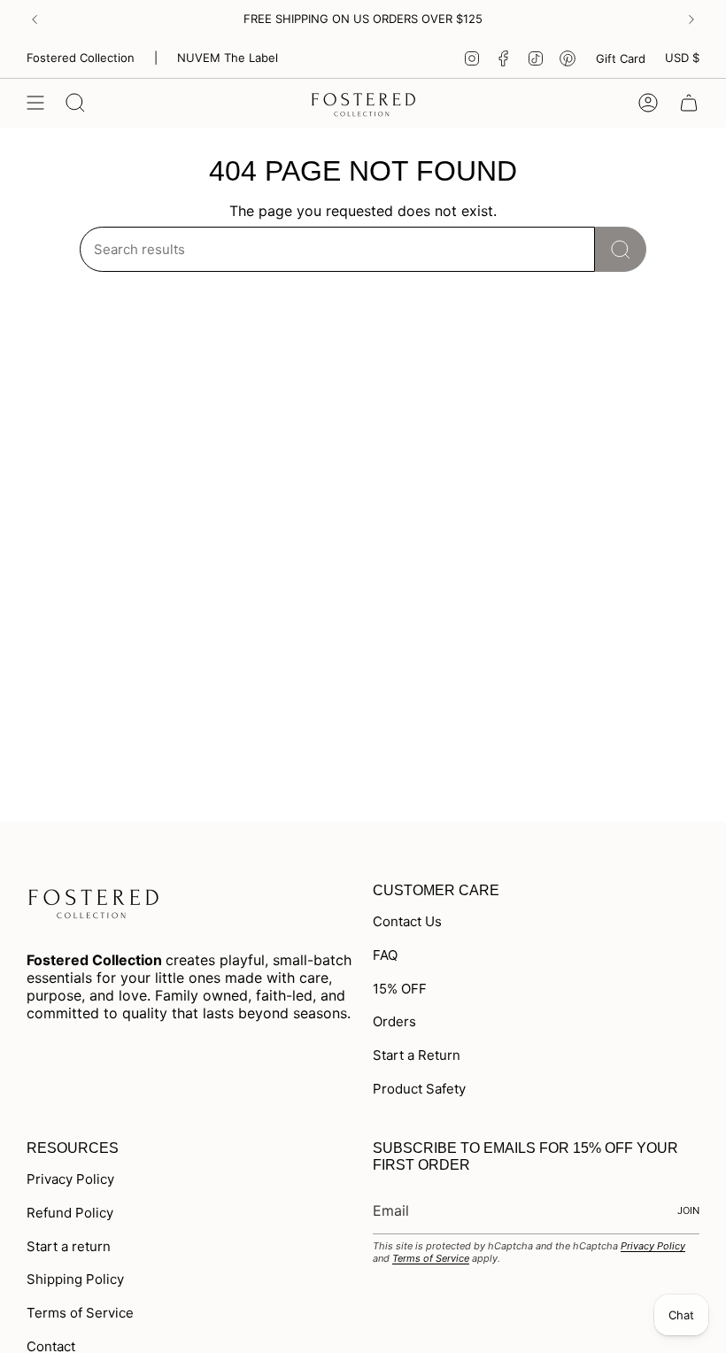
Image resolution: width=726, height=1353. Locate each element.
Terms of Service (80, 1312)
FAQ (385, 955)
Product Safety (419, 1088)
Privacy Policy (70, 1179)
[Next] (691, 19)
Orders (394, 1021)
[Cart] (688, 102)
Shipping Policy (75, 1279)
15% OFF (400, 988)
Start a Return (416, 1055)
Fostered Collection (81, 57)
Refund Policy (70, 1212)
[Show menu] (35, 102)
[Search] (620, 249)
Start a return (69, 1246)
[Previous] (34, 19)
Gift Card (620, 58)
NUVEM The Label (227, 57)
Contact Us (407, 921)
